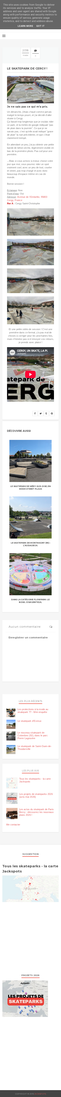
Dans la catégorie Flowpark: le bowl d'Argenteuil (30, 600)
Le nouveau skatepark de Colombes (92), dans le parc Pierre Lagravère (33, 735)
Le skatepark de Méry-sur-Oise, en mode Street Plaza (30, 487)
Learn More (25, 26)
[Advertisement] (30, 937)
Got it (40, 26)
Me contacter (13, 824)
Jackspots (40, 1094)
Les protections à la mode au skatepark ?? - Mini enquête (33, 710)
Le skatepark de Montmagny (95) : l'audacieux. (30, 544)
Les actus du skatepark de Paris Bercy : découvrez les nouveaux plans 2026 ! (36, 812)
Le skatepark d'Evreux (29, 721)
